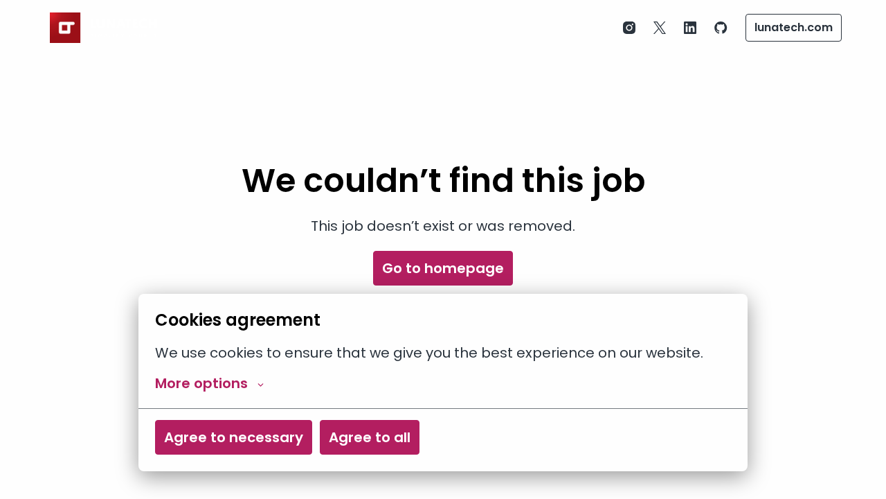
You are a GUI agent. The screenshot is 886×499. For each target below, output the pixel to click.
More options (201, 383)
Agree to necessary (233, 437)
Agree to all (369, 437)
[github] (720, 28)
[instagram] (629, 28)
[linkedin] (690, 28)
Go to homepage (443, 268)
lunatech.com (793, 27)
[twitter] (659, 28)
